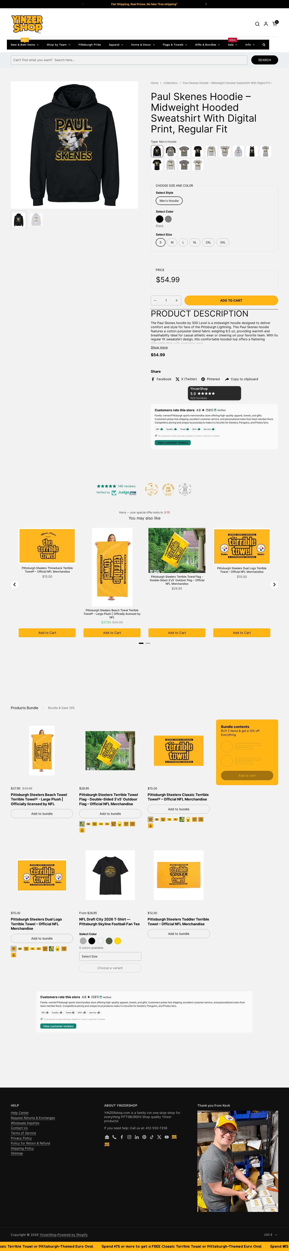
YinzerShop (48, 1235)
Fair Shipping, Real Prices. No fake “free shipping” (144, 4)
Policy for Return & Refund (30, 1143)
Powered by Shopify (72, 1235)
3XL (222, 242)
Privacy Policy (21, 1138)
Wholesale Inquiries (25, 1123)
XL (195, 242)
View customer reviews (172, 442)
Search (264, 60)
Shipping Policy (22, 1148)
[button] (257, 23)
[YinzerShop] (27, 24)
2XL (208, 242)
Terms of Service (23, 1133)
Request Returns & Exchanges (33, 1118)
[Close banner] (284, 1246)
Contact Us (19, 1128)
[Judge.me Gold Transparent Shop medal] (151, 489)
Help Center (20, 1113)
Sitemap (17, 1153)
